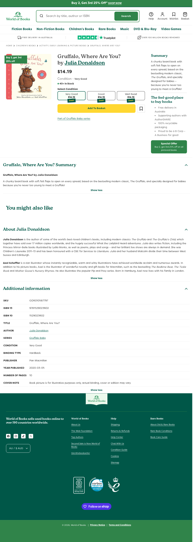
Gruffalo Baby (37, 338)
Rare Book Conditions (161, 431)
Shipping (115, 424)
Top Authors (77, 437)
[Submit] (42, 16)
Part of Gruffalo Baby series (73, 118)
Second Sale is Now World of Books (85, 445)
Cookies (115, 456)
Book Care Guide (159, 437)
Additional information (26, 289)
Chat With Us (117, 443)
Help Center (117, 437)
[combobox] (87, 16)
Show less (96, 190)
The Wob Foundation (82, 431)
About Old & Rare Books (162, 424)
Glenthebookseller (80, 453)
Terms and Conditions (120, 525)
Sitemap (115, 462)
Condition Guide (119, 450)
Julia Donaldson (85, 63)
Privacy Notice (97, 525)
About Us (75, 424)
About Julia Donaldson (26, 230)
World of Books (79, 525)
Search (126, 16)
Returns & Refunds (120, 431)
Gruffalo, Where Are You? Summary (39, 165)
